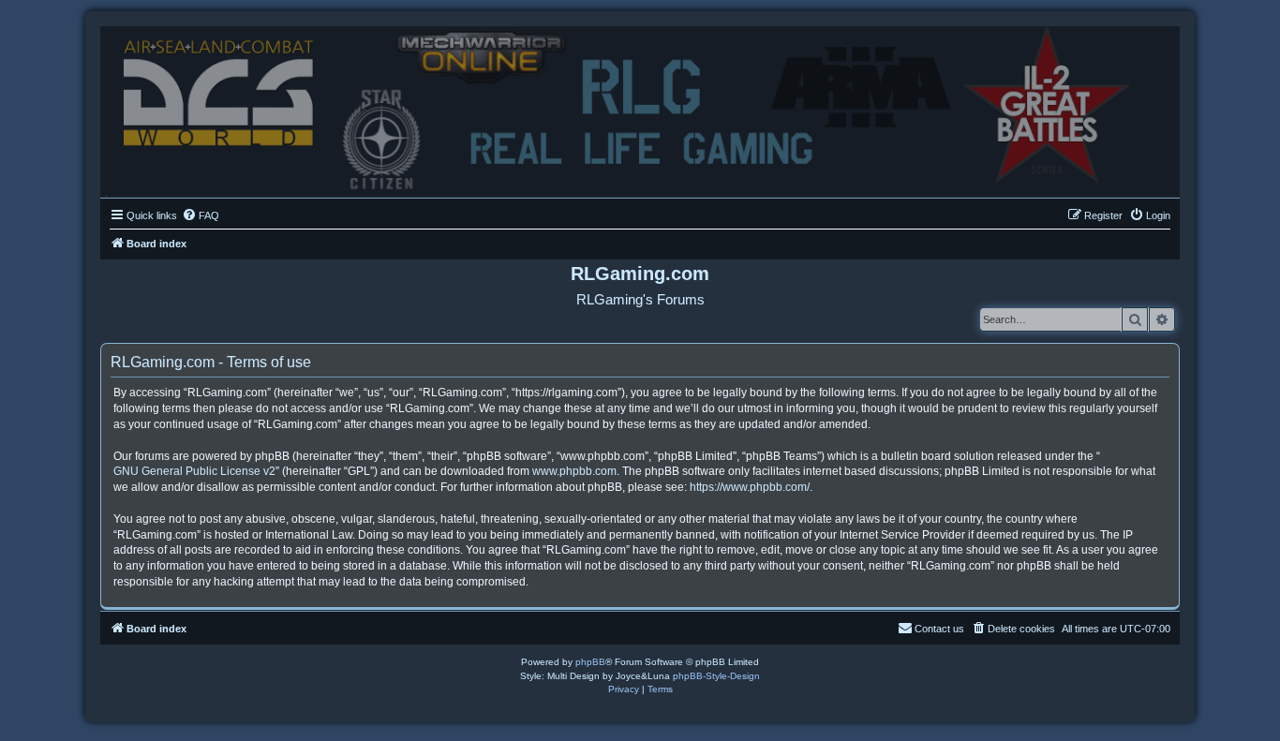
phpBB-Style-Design (716, 676)
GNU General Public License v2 (194, 471)
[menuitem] (200, 215)
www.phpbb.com (574, 471)
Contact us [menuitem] (939, 628)
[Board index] (640, 107)
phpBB (590, 662)
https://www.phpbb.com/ (750, 487)
